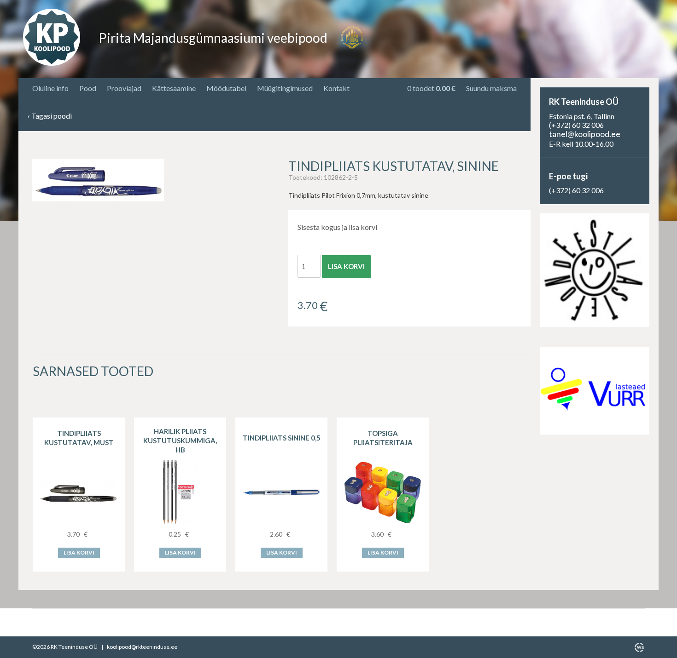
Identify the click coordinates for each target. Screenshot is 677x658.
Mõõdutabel (226, 88)
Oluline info (50, 88)
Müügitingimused (285, 88)
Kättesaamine (174, 88)
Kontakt (336, 88)
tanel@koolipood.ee (584, 134)
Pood (87, 88)
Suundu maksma (491, 88)
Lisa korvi (346, 266)
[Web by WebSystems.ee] (639, 647)
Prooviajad (124, 88)
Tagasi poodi (50, 116)
